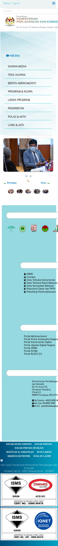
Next (43, 182)
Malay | (7, 3)
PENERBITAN (16, 108)
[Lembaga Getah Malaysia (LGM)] (22, 228)
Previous (12, 182)
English (16, 3)
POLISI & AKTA (17, 116)
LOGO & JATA (16, 125)
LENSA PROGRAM (19, 99)
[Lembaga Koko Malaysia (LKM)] (45, 228)
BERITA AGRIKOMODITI (22, 83)
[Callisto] (29, 489)
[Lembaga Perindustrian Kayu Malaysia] (34, 228)
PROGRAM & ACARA (20, 91)
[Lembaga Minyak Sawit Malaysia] (11, 228)
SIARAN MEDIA (17, 66)
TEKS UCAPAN (16, 74)
